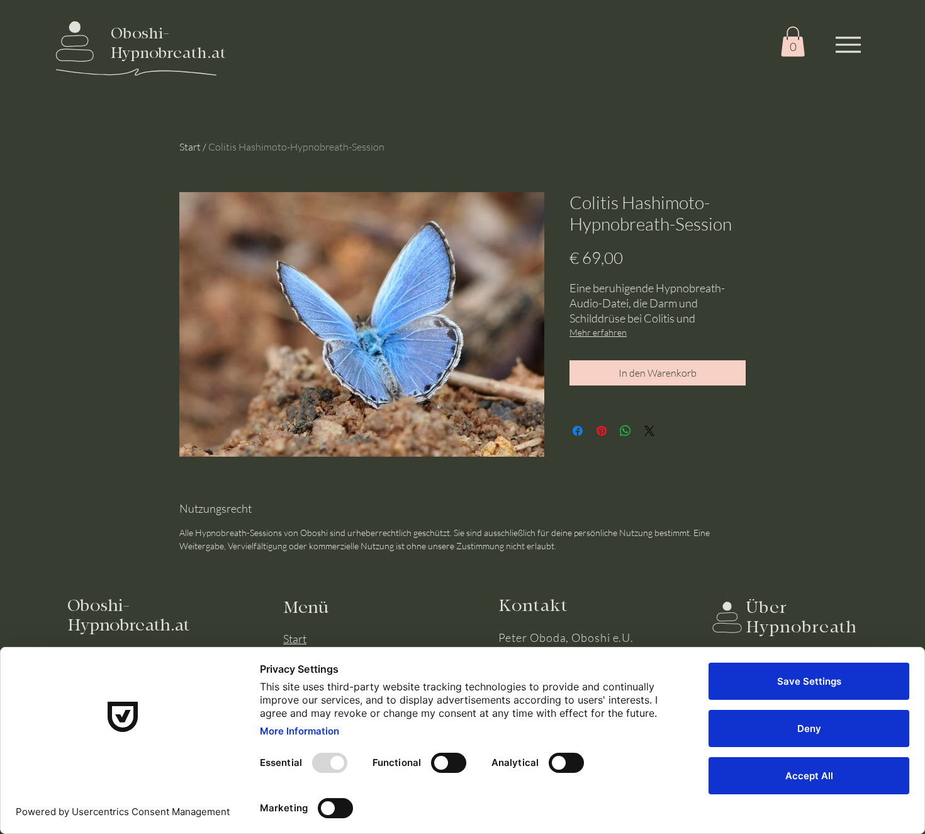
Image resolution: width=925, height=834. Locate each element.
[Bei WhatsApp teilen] (625, 430)
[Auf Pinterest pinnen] (601, 430)
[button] (792, 41)
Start (190, 146)
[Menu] (848, 44)
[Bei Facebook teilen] (577, 430)
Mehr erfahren (598, 332)
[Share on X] (649, 430)
